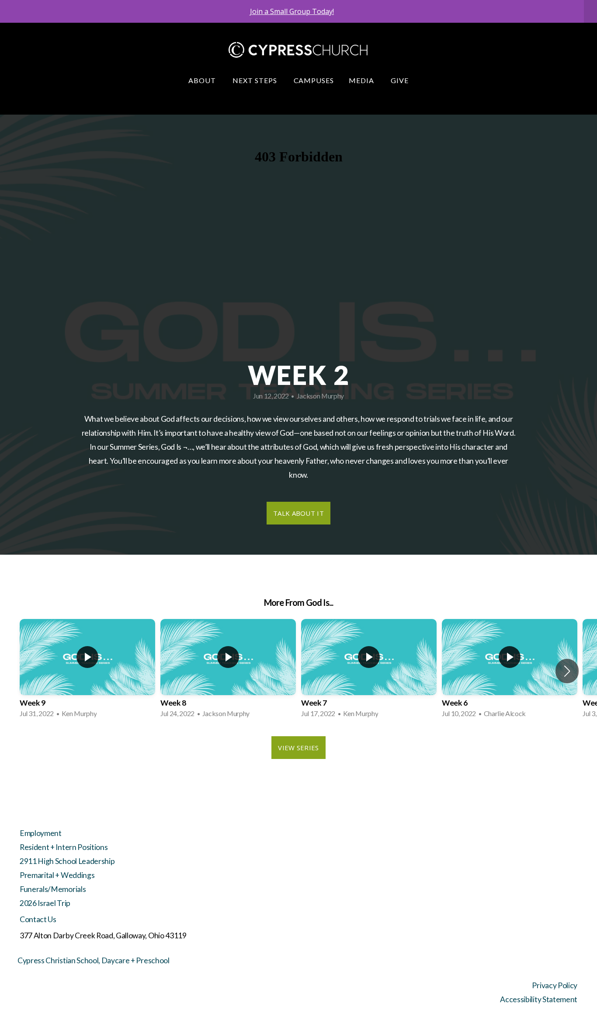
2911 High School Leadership (67, 861)
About (203, 80)
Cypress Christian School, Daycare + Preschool (93, 960)
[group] (87, 671)
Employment (41, 833)
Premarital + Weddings (57, 875)
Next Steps (256, 80)
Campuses (314, 80)
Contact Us (38, 919)
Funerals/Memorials (53, 889)
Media (362, 80)
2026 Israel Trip (45, 903)
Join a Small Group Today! (292, 11)
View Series (298, 747)
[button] (567, 671)
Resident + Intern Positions (64, 847)
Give (400, 80)
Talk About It (298, 513)
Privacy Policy (554, 985)
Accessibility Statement (538, 999)
